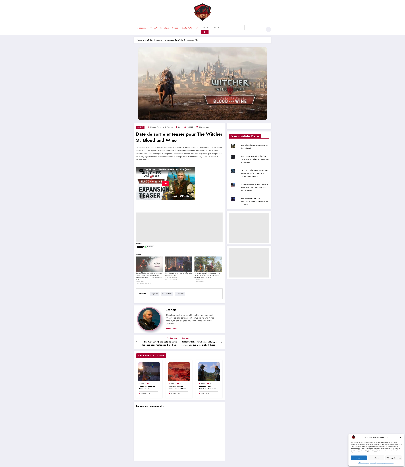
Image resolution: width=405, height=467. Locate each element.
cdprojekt (153, 127)
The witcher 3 (161, 127)
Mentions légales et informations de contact (382, 463)
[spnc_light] (268, 29)
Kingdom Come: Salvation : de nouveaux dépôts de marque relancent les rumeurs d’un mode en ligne (208, 387)
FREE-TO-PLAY (186, 27)
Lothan (180, 127)
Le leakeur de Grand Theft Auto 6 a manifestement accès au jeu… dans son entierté (148, 387)
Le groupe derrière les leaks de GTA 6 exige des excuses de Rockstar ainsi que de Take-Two (254, 187)
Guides (175, 27)
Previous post (172, 338)
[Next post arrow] (222, 342)
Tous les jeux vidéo (142, 27)
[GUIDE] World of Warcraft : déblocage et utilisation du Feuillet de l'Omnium (254, 201)
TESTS (197, 27)
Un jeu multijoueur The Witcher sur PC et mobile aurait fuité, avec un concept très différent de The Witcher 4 (207, 275)
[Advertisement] (179, 227)
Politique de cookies (363, 463)
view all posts (171, 329)
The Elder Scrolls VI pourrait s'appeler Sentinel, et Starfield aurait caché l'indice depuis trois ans (254, 173)
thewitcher (170, 127)
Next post (185, 338)
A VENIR (157, 27)
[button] (401, 437)
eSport (166, 27)
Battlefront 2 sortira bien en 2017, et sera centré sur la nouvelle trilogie (199, 343)
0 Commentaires (204, 127)
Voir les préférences (394, 458)
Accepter (359, 458)
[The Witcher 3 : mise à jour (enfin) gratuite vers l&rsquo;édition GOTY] (178, 264)
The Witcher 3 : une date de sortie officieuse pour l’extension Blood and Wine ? (158, 343)
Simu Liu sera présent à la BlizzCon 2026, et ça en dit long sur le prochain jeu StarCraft (255, 159)
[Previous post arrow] (136, 342)
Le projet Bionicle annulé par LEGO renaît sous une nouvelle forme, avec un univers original (178, 387)
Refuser (376, 458)
